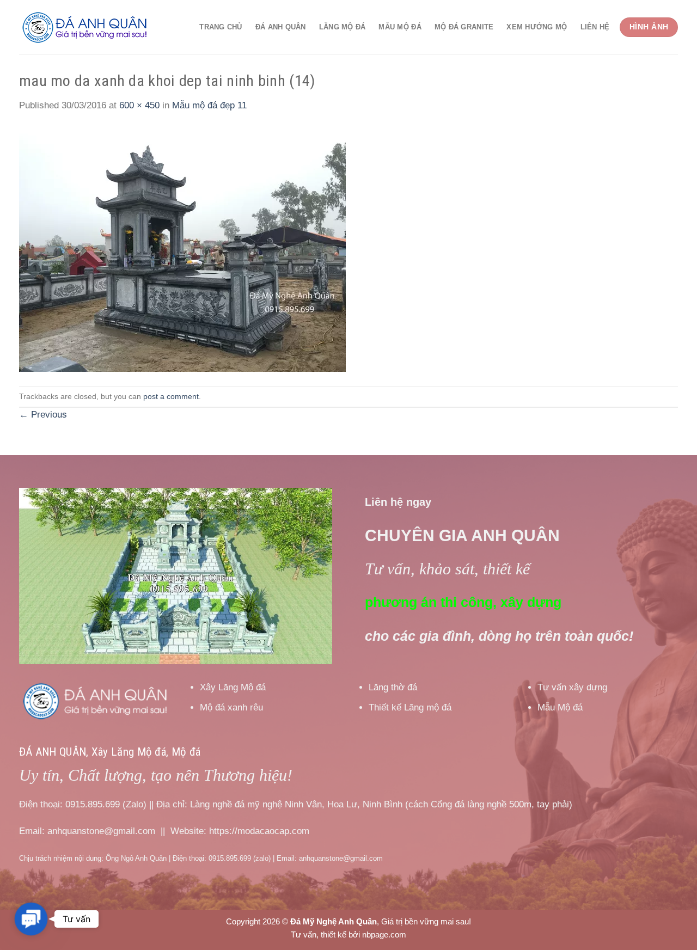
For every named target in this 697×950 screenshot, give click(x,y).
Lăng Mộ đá (342, 27)
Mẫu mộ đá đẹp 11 (209, 105)
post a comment (171, 396)
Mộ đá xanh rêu (231, 707)
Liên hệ (595, 27)
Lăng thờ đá (393, 687)
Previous (43, 414)
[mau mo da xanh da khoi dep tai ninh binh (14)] (182, 249)
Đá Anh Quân (280, 27)
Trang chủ (220, 27)
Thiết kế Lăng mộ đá (410, 707)
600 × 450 (139, 105)
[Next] (312, 576)
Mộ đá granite (464, 27)
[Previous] (39, 576)
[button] (31, 919)
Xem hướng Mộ (536, 27)
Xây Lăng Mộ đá (233, 687)
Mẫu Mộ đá (399, 27)
